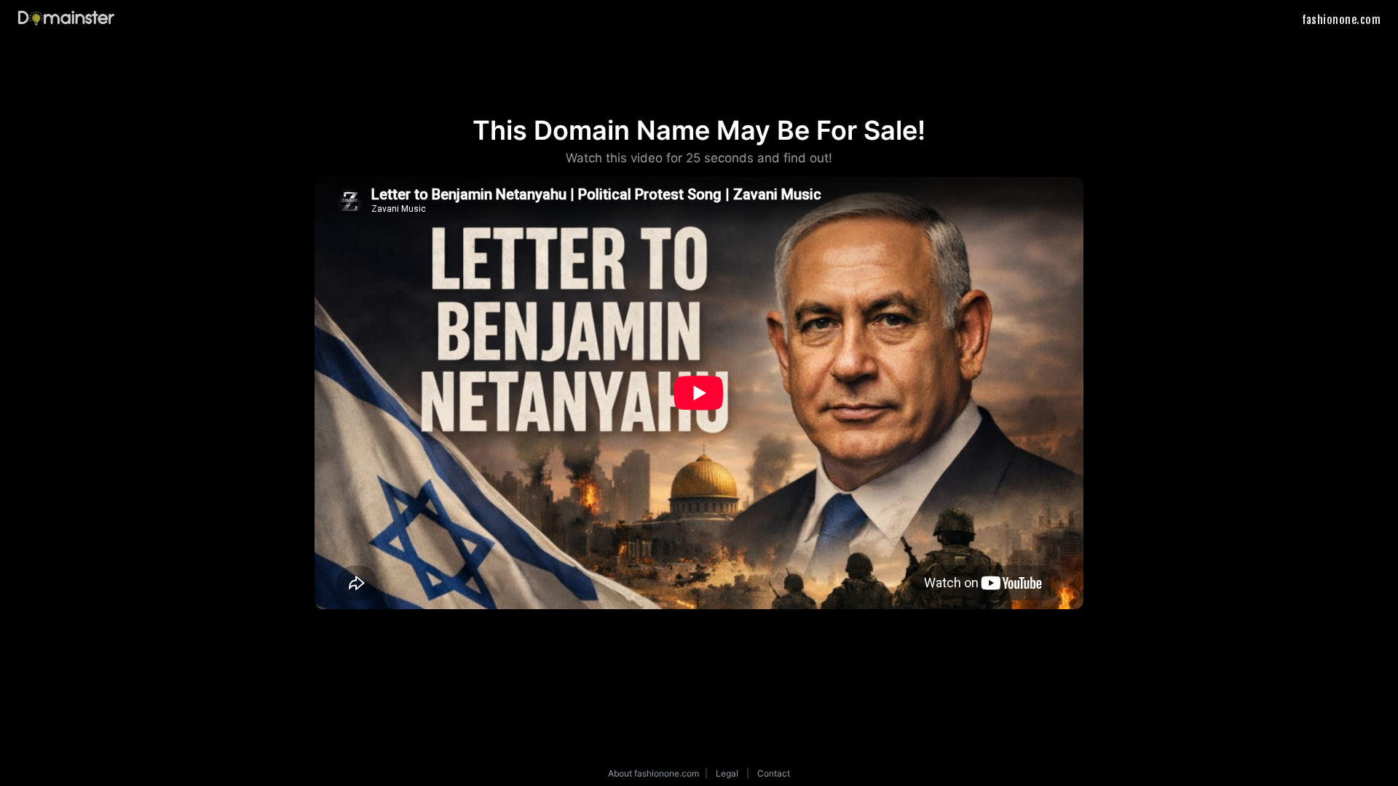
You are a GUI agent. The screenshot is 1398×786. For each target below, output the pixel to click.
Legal (727, 773)
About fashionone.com (653, 773)
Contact (773, 773)
